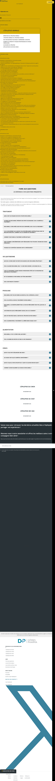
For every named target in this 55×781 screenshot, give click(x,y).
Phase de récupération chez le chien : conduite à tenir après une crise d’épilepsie (18, 105)
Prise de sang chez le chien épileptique (9, 75)
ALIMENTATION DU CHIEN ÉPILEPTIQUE (8, 114)
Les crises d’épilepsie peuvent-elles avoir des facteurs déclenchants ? (16, 112)
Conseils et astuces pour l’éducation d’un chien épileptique (13, 109)
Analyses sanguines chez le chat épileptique (10, 145)
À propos (7, 672)
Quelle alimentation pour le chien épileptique (10, 116)
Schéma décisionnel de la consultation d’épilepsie (11, 78)
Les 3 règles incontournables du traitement (10, 87)
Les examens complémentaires (7, 76)
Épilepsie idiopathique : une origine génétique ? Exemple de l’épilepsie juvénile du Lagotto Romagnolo (19, 64)
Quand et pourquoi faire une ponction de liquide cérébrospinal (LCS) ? (15, 148)
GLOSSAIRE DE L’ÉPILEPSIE (9, 45)
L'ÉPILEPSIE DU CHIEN (4, 58)
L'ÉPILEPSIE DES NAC (4, 179)
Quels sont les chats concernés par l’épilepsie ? (11, 139)
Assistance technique (10, 667)
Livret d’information (10, 663)
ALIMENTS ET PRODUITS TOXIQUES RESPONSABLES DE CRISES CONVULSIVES (17, 42)
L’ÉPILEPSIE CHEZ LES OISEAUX (6, 182)
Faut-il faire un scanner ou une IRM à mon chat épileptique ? (14, 146)
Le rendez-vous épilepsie (6, 143)
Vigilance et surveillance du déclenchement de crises (12, 98)
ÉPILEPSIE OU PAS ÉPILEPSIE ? (6, 169)
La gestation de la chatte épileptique (8, 157)
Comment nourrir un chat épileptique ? (9, 168)
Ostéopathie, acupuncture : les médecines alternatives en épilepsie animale (17, 94)
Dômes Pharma (9, 777)
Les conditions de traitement (7, 83)
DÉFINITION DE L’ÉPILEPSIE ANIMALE (11, 35)
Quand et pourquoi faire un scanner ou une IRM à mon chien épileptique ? (16, 79)
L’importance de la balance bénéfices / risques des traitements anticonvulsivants (18, 93)
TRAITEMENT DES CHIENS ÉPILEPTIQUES (8, 82)
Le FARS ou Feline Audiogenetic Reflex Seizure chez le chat (13, 172)
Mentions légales (21, 777)
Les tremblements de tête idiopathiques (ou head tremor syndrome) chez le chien (18, 121)
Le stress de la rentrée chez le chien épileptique (11, 102)
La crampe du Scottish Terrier (7, 122)
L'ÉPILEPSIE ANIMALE (11, 30)
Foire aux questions (10, 661)
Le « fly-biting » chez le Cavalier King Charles (10, 118)
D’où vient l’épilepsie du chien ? (7, 61)
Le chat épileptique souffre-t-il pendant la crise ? (11, 141)
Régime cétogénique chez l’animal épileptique (10, 103)
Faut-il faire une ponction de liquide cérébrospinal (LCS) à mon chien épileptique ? (18, 80)
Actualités (8, 674)
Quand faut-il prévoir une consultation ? (9, 72)
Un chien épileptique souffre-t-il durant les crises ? (11, 68)
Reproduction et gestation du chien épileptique (11, 99)
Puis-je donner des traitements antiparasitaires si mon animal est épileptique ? (18, 106)
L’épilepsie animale (10, 649)
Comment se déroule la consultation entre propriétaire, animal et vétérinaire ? (17, 74)
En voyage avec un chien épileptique (8, 101)
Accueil (2, 185)
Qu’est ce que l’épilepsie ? (11, 676)
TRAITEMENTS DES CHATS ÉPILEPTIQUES (8, 149)
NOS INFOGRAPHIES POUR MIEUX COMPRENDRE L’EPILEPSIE (16, 39)
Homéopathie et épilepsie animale (8, 90)
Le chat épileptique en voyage (7, 156)
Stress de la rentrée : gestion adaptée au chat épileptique (13, 154)
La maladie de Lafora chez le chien (8, 127)
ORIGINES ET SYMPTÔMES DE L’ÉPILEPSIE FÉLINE (10, 135)
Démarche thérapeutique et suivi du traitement (11, 86)
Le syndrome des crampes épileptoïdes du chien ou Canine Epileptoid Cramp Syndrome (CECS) (19, 125)
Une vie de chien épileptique (6, 97)
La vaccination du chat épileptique (8, 162)
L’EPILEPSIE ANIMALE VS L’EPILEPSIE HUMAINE (13, 37)
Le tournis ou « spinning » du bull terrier (9, 120)
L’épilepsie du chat (10, 653)
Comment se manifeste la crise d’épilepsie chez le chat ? (13, 138)
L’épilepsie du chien (10, 651)
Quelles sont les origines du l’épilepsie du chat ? (11, 137)
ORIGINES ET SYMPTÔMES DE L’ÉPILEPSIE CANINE (10, 60)
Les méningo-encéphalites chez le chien (9, 70)
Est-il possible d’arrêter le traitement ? (9, 89)
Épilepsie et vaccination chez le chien (9, 108)
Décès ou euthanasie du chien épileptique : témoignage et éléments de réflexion (18, 113)
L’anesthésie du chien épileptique (8, 110)
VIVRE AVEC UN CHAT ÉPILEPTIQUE (7, 152)
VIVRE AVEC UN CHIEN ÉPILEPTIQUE (7, 95)
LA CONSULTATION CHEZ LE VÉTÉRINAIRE (8, 71)
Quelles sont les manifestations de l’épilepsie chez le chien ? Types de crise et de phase (19, 65)
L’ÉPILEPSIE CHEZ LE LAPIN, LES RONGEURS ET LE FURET (12, 181)
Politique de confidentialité (27, 777)
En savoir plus (27, 391)
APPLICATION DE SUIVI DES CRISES (11, 47)
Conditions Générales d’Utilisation (15, 778)
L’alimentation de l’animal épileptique (9, 91)
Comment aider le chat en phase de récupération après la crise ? (15, 160)
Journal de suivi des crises (11, 665)
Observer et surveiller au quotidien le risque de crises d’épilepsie (14, 158)
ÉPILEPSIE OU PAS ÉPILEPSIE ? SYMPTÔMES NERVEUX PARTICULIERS (14, 117)
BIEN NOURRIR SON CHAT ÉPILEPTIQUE (8, 167)
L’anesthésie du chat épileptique (8, 164)
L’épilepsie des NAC (10, 655)
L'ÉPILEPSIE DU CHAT (4, 133)
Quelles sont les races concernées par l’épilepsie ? (12, 67)
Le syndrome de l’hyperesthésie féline (9, 171)
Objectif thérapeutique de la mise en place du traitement (13, 84)
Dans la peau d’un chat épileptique (8, 153)
